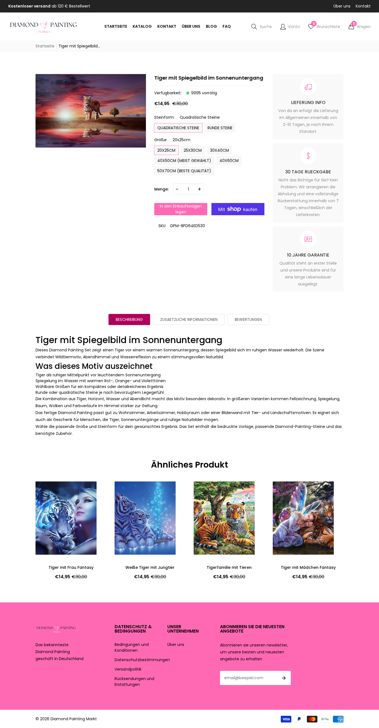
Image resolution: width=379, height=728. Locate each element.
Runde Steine (220, 128)
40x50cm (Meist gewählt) (184, 160)
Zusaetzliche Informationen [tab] (189, 319)
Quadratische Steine (178, 128)
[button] (359, 27)
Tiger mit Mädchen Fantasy (229, 567)
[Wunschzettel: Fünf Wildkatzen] (286, 491)
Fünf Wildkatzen (308, 567)
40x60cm (229, 160)
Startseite (45, 46)
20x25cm (166, 150)
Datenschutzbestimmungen (142, 660)
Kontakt (363, 6)
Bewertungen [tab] (248, 319)
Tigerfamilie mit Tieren (150, 567)
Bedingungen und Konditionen (132, 647)
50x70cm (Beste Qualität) (184, 171)
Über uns (341, 6)
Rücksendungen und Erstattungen (134, 681)
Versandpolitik (128, 669)
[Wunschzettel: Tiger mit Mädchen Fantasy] (207, 491)
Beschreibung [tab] (129, 319)
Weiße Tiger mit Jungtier (70, 567)
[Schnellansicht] (49, 502)
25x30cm (193, 150)
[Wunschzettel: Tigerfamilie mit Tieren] (128, 491)
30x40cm (219, 150)
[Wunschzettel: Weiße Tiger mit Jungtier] (49, 491)
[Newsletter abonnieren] (284, 678)
